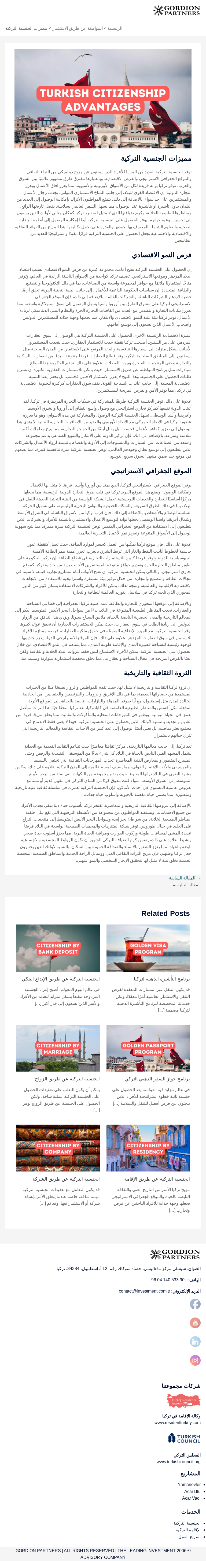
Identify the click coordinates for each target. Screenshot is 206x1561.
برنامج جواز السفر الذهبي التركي (157, 1078)
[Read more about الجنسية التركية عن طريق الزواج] (58, 1048)
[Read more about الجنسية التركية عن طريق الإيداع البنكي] (58, 947)
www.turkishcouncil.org (179, 1461)
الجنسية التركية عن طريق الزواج (67, 1078)
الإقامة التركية (188, 1530)
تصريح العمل (189, 1536)
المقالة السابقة (185, 878)
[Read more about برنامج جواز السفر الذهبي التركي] (148, 1048)
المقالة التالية (186, 884)
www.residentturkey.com (177, 1422)
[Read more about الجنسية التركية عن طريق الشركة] (58, 1148)
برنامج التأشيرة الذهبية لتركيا (162, 979)
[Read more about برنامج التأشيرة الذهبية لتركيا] (148, 947)
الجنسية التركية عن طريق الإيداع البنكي (61, 979)
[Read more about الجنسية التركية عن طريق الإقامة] (148, 1148)
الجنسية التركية (187, 1523)
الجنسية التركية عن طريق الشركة (66, 1179)
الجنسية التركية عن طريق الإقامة (157, 1179)
